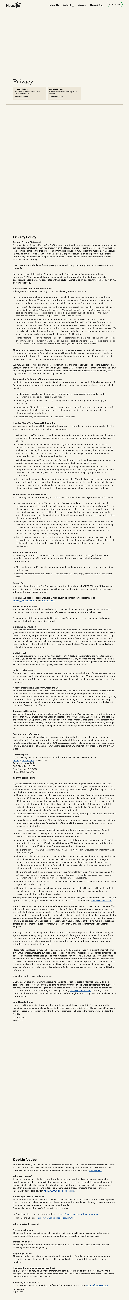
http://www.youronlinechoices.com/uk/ (56, 1217)
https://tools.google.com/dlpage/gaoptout (78, 1214)
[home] (13, 5)
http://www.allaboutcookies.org (59, 1190)
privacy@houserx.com (23, 600)
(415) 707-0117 (48, 600)
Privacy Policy (95, 1170)
